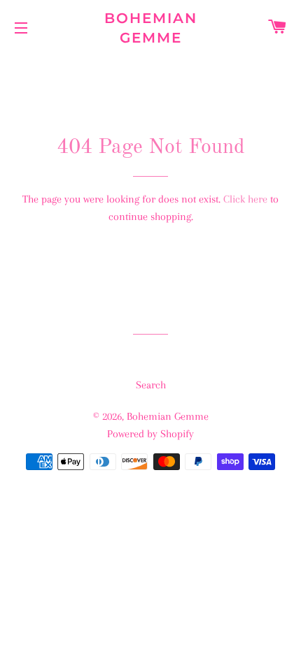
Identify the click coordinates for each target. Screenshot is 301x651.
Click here (245, 199)
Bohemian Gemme (150, 28)
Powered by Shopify (150, 433)
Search (151, 385)
